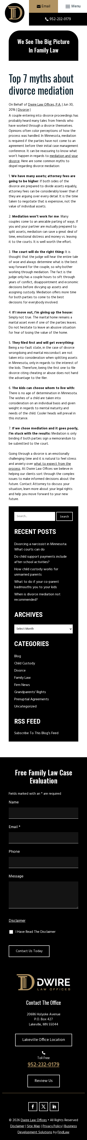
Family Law (22, 678)
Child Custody (24, 663)
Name (14, 802)
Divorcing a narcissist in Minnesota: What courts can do (40, 547)
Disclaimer (17, 921)
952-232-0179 (60, 19)
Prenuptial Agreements (31, 699)
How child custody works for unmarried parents (36, 572)
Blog (17, 656)
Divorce (23, 110)
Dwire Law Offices (34, 1120)
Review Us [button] (44, 1081)
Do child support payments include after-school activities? (40, 559)
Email (45, 6)
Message (16, 876)
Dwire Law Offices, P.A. (44, 104)
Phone (14, 851)
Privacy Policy (52, 1126)
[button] (72, 6)
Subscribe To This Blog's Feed (36, 733)
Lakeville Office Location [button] (43, 1040)
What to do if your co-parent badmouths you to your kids (36, 584)
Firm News (22, 685)
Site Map (33, 1126)
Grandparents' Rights (30, 692)
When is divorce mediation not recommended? (37, 597)
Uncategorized (25, 706)
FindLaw (63, 1132)
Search (64, 516)
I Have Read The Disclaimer (35, 932)
